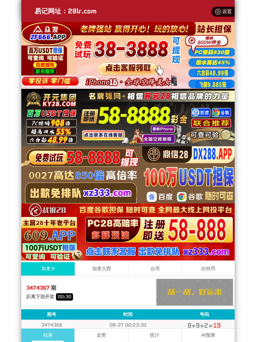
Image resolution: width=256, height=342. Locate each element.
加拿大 (48, 269)
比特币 (208, 269)
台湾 (155, 269)
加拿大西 (101, 269)
